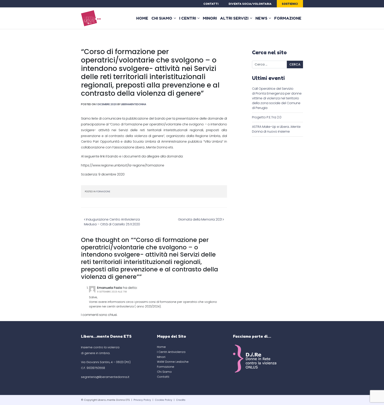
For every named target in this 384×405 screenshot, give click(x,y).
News (261, 18)
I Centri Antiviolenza (171, 352)
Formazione (287, 18)
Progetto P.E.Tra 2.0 (266, 117)
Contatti (210, 3)
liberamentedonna (133, 104)
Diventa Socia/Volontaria (250, 3)
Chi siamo (161, 18)
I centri (187, 18)
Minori (210, 18)
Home (142, 18)
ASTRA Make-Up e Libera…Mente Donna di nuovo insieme (276, 129)
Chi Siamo (164, 372)
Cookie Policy (163, 400)
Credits (180, 400)
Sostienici (290, 3)
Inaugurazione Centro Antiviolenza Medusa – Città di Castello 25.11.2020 (112, 222)
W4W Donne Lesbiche (173, 362)
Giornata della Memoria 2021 (200, 219)
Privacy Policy (142, 400)
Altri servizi (234, 18)
